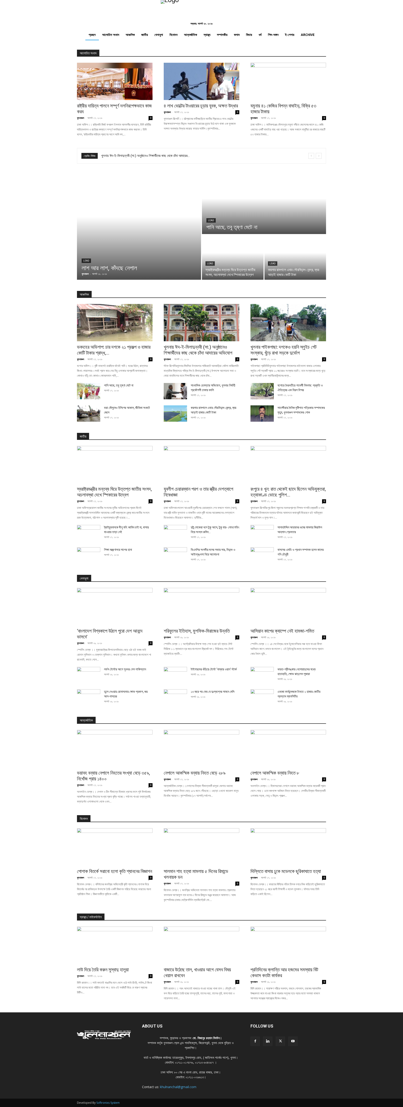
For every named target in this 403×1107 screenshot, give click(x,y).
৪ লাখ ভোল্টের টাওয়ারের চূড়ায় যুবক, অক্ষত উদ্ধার (201, 106)
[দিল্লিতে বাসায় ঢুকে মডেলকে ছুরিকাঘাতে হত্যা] (288, 847)
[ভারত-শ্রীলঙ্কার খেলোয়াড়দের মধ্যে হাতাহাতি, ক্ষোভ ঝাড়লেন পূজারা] (262, 675)
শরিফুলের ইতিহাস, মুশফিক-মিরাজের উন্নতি (197, 631)
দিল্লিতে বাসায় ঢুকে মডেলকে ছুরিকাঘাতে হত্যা (285, 871)
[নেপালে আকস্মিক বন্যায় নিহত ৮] (288, 748)
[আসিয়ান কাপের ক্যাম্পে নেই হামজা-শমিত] (288, 606)
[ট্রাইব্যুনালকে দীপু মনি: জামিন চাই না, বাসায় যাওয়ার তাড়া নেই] (88, 533)
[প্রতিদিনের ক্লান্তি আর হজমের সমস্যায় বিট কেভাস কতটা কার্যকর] (288, 945)
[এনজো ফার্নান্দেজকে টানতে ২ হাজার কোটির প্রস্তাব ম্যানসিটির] (262, 697)
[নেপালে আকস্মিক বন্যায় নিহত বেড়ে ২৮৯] (201, 748)
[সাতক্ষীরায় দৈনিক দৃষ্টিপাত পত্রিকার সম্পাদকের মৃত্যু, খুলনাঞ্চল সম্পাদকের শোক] (262, 413)
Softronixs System (108, 1103)
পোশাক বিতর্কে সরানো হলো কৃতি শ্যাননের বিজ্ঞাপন (114, 871)
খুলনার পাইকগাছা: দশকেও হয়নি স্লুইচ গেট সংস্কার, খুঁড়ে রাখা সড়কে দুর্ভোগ (283, 350)
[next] (319, 156)
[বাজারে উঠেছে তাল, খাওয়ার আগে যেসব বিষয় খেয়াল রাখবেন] (201, 945)
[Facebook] (255, 1041)
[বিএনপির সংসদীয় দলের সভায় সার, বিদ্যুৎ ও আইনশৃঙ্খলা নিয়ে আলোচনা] (175, 555)
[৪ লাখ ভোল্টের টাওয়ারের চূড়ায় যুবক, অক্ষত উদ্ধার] (201, 81)
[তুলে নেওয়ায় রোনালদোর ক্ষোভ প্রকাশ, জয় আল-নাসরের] (88, 697)
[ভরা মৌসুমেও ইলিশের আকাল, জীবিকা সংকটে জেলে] (88, 413)
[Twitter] (280, 1041)
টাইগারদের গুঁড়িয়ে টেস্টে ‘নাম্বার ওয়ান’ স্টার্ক (214, 669)
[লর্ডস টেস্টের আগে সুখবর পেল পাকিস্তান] (88, 675)
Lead (86, 260)
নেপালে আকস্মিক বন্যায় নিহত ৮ (274, 773)
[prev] (311, 156)
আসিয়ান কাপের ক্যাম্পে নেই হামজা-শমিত (282, 631)
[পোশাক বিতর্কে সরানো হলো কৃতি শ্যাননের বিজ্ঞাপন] (115, 847)
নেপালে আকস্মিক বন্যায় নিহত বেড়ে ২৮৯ (195, 773)
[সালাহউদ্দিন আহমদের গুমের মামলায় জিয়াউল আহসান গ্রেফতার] (262, 533)
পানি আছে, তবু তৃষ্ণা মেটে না (118, 385)
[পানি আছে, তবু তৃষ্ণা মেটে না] (264, 204)
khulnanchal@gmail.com (178, 1087)
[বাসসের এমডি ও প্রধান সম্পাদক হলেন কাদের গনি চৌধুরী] (262, 555)
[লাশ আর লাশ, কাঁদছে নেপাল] (139, 227)
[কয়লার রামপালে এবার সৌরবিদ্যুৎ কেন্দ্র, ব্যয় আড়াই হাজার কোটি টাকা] (295, 257)
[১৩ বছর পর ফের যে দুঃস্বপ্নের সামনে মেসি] (175, 697)
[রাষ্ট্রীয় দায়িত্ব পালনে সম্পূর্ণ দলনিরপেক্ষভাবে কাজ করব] (115, 81)
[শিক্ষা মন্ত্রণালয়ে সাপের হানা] (88, 555)
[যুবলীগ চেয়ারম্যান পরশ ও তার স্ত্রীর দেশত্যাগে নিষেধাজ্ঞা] (201, 464)
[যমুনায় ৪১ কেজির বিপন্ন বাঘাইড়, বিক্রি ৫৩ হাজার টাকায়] (288, 81)
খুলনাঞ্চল (80, 118)
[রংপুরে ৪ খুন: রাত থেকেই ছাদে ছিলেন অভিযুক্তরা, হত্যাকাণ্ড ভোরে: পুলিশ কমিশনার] (288, 464)
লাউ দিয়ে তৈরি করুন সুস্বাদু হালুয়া (103, 970)
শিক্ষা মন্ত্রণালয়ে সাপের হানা (118, 550)
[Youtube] (293, 1041)
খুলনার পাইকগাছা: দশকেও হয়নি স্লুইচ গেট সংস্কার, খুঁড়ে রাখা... (137, 156)
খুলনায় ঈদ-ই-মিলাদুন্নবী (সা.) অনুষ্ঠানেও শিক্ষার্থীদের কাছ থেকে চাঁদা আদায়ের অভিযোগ (198, 350)
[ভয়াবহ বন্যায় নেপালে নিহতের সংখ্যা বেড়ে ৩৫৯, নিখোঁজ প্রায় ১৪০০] (115, 748)
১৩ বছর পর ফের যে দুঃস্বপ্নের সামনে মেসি (212, 691)
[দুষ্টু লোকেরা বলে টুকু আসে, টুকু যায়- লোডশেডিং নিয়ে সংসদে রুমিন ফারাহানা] (175, 533)
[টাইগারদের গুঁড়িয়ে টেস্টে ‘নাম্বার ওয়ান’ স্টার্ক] (175, 675)
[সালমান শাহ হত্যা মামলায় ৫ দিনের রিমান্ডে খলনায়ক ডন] (201, 847)
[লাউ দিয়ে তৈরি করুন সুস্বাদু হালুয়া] (115, 945)
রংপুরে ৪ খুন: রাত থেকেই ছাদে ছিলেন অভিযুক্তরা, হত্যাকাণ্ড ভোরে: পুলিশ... (288, 492)
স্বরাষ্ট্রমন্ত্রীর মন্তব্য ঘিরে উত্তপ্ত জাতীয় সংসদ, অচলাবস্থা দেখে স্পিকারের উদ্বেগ (114, 492)
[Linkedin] (267, 1041)
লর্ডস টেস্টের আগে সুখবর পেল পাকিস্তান (125, 669)
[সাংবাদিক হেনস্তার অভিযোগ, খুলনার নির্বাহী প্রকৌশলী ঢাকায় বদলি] (175, 391)
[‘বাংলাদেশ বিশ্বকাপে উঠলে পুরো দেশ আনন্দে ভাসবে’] (115, 606)
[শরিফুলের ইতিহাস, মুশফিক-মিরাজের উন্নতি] (201, 606)
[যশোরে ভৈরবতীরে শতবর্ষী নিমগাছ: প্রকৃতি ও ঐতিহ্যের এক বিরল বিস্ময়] (262, 391)
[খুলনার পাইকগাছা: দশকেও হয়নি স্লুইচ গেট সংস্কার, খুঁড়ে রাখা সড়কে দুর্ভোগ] (288, 322)
